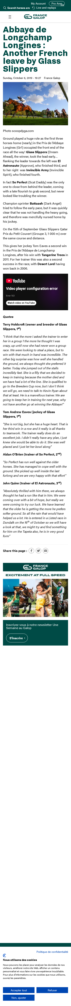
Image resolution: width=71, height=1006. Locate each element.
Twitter (38, 550)
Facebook (31, 550)
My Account (38, 3)
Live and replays (46, 7)
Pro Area (56, 3)
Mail (45, 550)
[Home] (35, 16)
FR (62, 5)
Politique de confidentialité (52, 952)
